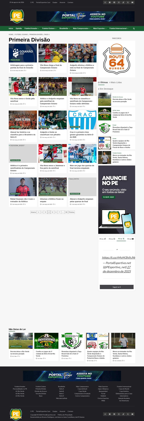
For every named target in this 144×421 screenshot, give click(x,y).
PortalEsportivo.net (49, 415)
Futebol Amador (31, 28)
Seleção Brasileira (124, 398)
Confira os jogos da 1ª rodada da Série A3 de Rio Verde (122, 115)
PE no (102, 239)
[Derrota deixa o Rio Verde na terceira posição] (104, 99)
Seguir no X (117, 287)
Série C (61, 393)
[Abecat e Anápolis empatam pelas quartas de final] (82, 187)
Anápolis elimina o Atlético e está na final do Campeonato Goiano (82, 67)
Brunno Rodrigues (48, 417)
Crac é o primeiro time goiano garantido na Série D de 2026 (81, 134)
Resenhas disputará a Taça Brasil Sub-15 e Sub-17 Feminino (122, 129)
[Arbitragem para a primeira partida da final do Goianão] (23, 53)
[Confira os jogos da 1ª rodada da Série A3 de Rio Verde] (104, 114)
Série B (61, 391)
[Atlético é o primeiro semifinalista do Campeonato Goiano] (23, 153)
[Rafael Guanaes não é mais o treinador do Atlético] (23, 187)
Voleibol (103, 396)
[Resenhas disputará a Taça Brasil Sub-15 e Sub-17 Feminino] (104, 128)
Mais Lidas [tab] (116, 82)
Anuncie (62, 2)
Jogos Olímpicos (103, 389)
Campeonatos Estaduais (82, 393)
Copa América (124, 391)
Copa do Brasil (82, 389)
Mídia (103, 400)
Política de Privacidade (65, 415)
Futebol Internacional (118, 28)
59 (66, 212)
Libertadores (124, 396)
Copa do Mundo (124, 389)
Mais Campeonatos (80, 28)
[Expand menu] (38, 28)
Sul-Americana (124, 400)
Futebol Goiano (48, 28)
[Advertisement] (72, 310)
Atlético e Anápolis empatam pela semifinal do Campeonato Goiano (52, 101)
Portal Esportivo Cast (43, 2)
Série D (61, 396)
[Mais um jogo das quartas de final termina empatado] (82, 153)
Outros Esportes (103, 398)
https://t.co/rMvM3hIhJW (118, 257)
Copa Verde (82, 391)
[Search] (134, 28)
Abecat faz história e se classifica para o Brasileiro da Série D (22, 134)
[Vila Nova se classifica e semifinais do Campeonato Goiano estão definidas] (82, 86)
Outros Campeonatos (82, 396)
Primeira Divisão (15, 60)
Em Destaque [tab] (106, 89)
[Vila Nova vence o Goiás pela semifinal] (23, 86)
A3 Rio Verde (116, 110)
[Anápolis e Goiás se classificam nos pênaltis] (52, 120)
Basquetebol (103, 391)
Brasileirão (64, 28)
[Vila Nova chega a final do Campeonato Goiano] (52, 53)
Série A (61, 389)
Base (40, 396)
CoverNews (71, 417)
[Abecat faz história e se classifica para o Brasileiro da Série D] (23, 120)
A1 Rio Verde (20, 391)
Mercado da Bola (61, 398)
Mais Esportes (99, 28)
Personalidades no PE (20, 389)
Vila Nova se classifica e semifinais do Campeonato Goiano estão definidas (81, 101)
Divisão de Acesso (118, 97)
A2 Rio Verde (20, 393)
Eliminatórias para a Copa (124, 393)
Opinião (19, 28)
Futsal (114, 125)
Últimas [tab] (104, 82)
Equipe (55, 2)
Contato (70, 2)
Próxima (71, 212)
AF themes (80, 417)
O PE (32, 2)
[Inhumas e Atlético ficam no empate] (52, 187)
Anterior (33, 212)
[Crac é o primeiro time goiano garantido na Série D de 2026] (82, 120)
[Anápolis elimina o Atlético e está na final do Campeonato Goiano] (82, 53)
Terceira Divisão (41, 393)
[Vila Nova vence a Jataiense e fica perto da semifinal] (52, 153)
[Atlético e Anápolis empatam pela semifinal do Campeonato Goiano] (52, 86)
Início (11, 28)
